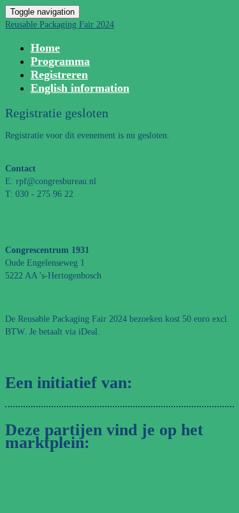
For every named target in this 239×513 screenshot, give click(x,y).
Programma (60, 61)
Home (45, 47)
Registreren (59, 74)
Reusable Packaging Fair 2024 (59, 24)
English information (80, 88)
